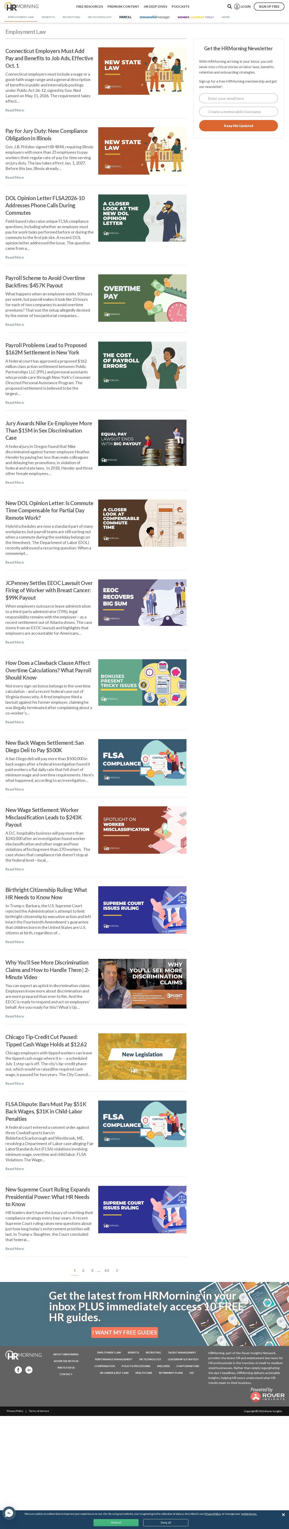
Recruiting (153, 1352)
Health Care (143, 1372)
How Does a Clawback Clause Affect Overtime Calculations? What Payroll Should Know (48, 670)
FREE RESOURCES (89, 6)
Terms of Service (39, 1411)
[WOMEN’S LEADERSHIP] (196, 17)
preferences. (249, 1513)
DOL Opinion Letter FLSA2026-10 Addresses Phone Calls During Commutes (45, 205)
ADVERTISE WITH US (66, 1361)
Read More (14, 110)
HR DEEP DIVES (155, 6)
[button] (9, 1513)
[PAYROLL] (125, 17)
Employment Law (109, 1352)
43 (108, 1270)
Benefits (133, 1352)
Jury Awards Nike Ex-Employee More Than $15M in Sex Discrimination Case (48, 430)
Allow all (116, 1522)
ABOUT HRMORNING (66, 1354)
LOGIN (246, 6)
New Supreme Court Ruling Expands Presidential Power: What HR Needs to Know (47, 1196)
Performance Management (114, 1359)
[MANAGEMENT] (155, 17)
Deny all (166, 1522)
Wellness (163, 1366)
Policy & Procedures (136, 1366)
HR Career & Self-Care (114, 1372)
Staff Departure (188, 1366)
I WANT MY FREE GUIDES (124, 1332)
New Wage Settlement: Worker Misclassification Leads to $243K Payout (43, 817)
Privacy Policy (15, 1411)
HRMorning (21, 6)
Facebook (16, 1369)
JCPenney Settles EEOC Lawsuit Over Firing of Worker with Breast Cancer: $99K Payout (49, 590)
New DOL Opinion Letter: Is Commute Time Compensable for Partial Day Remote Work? (49, 510)
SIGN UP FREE (269, 6)
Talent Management (182, 1352)
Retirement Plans (171, 1372)
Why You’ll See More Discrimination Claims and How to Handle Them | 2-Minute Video (47, 969)
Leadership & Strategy (183, 1359)
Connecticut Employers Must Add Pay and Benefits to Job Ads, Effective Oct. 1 (49, 58)
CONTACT (66, 1374)
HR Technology (150, 1359)
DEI (192, 1372)
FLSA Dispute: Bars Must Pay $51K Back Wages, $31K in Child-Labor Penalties (45, 1111)
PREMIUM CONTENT (123, 6)
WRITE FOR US (66, 1367)
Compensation (104, 1366)
